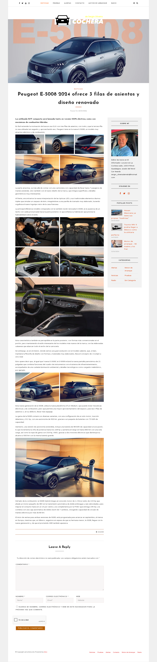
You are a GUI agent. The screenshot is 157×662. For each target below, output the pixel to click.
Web (78, 596)
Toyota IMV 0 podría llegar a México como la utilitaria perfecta (124, 230)
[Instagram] (29, 3)
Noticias (45, 3)
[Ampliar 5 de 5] (100, 158)
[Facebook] (120, 193)
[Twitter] (124, 193)
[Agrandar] (100, 441)
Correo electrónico (57, 596)
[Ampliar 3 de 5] (100, 137)
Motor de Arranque (98, 3)
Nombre (20, 596)
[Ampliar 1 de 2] (56, 376)
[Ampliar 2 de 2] (100, 376)
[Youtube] (25, 3)
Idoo (45, 652)
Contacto (79, 3)
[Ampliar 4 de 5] (56, 158)
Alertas (67, 3)
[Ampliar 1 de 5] (41, 137)
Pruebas (56, 3)
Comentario (22, 564)
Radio (114, 3)
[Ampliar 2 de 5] (71, 137)
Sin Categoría (130, 280)
